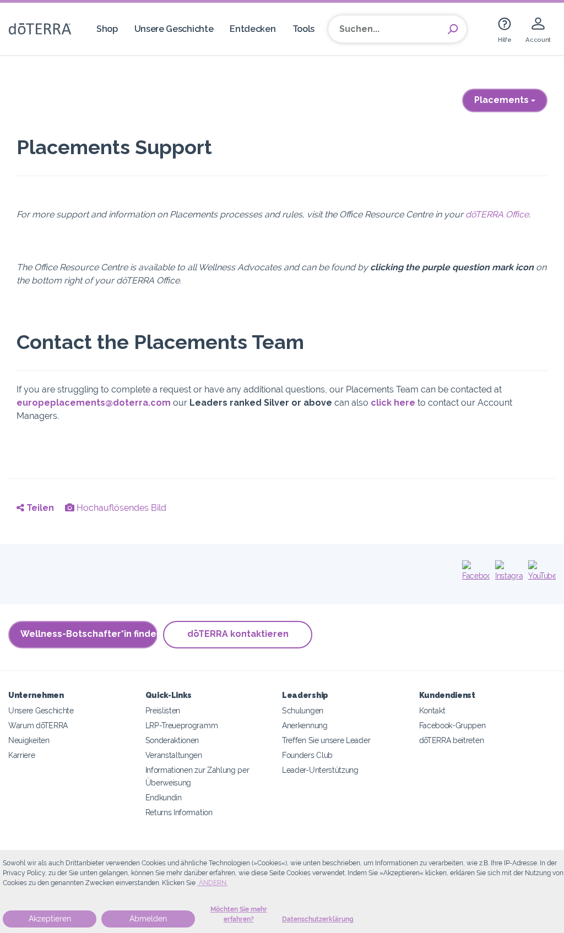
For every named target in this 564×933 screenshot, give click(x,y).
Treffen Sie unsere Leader (326, 740)
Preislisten (163, 710)
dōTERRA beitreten (451, 740)
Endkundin (163, 797)
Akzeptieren (50, 918)
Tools (303, 29)
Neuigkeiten (29, 740)
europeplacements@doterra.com (94, 402)
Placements (502, 100)
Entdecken (252, 29)
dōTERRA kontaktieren (238, 634)
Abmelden (148, 918)
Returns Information (179, 812)
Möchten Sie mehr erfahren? (238, 914)
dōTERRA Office (497, 214)
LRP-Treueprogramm (181, 725)
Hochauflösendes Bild (120, 508)
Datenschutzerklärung (318, 919)
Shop (107, 29)
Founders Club (307, 755)
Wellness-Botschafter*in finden (89, 634)
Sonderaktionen (172, 740)
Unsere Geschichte (174, 29)
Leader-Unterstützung (320, 769)
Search (453, 29)
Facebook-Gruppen (452, 725)
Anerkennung (305, 725)
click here (393, 402)
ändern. (212, 883)
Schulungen (302, 710)
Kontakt (432, 710)
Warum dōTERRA (38, 725)
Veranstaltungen (173, 755)
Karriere (21, 755)
